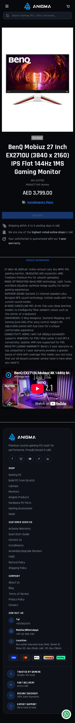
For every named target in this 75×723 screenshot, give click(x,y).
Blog (11, 588)
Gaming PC (15, 475)
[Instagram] (21, 458)
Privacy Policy (16, 599)
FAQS (12, 556)
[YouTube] (30, 458)
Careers (13, 605)
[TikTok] (38, 458)
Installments (16, 545)
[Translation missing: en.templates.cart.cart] (68, 6)
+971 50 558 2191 (25, 634)
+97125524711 (23, 623)
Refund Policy (17, 562)
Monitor (45, 184)
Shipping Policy (18, 568)
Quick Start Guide (19, 534)
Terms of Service (19, 594)
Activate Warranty (20, 529)
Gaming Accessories (20, 508)
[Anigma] (37, 6)
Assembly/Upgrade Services (25, 551)
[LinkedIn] (47, 458)
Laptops (13, 486)
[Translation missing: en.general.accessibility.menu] (7, 6)
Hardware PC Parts (20, 503)
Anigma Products (19, 497)
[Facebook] (12, 458)
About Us (14, 582)
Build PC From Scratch (22, 480)
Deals (12, 514)
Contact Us (15, 540)
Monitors (14, 492)
